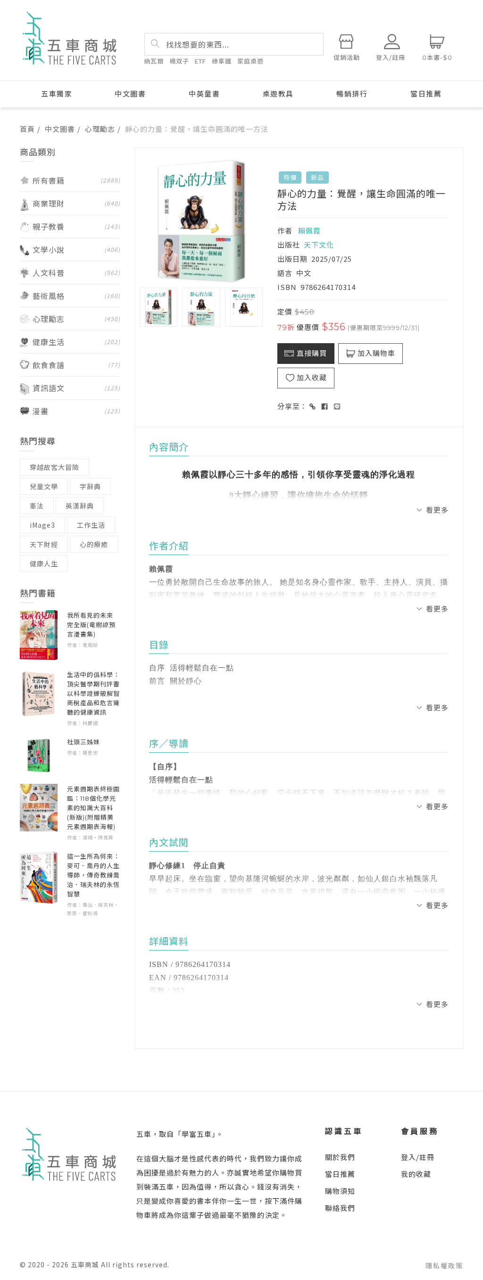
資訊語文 (76, 388)
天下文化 (319, 245)
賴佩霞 (309, 230)
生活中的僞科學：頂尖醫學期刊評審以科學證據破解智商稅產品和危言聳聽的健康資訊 (93, 693)
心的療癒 (94, 544)
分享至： (292, 406)
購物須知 (340, 1191)
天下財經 (44, 544)
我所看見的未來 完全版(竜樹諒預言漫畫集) (93, 625)
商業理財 (76, 203)
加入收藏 (312, 377)
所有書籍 (76, 180)
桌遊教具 (278, 93)
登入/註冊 (417, 1157)
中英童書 (204, 93)
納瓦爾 (154, 60)
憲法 (37, 505)
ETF (200, 60)
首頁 (27, 129)
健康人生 (44, 563)
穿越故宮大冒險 (54, 467)
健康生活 (76, 341)
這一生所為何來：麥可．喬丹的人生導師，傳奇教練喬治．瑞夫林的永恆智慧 (93, 875)
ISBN (287, 287)
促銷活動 (346, 57)
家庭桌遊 (250, 60)
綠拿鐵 (222, 60)
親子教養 (76, 226)
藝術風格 (76, 295)
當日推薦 (425, 93)
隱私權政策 (444, 1265)
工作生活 (91, 525)
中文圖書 (130, 93)
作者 (284, 230)
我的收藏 (416, 1174)
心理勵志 (100, 129)
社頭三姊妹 (83, 742)
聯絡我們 (340, 1208)
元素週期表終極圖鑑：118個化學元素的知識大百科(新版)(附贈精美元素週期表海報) (93, 807)
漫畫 (76, 411)
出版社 (288, 245)
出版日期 (292, 259)
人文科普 (76, 272)
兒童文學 (44, 486)
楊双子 (179, 60)
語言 (284, 273)
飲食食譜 (76, 364)
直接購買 (312, 353)
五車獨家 (56, 93)
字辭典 (90, 486)
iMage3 (42, 525)
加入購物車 (376, 353)
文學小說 (76, 249)
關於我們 (340, 1157)
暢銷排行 (351, 93)
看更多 (437, 510)
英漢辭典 (80, 505)
